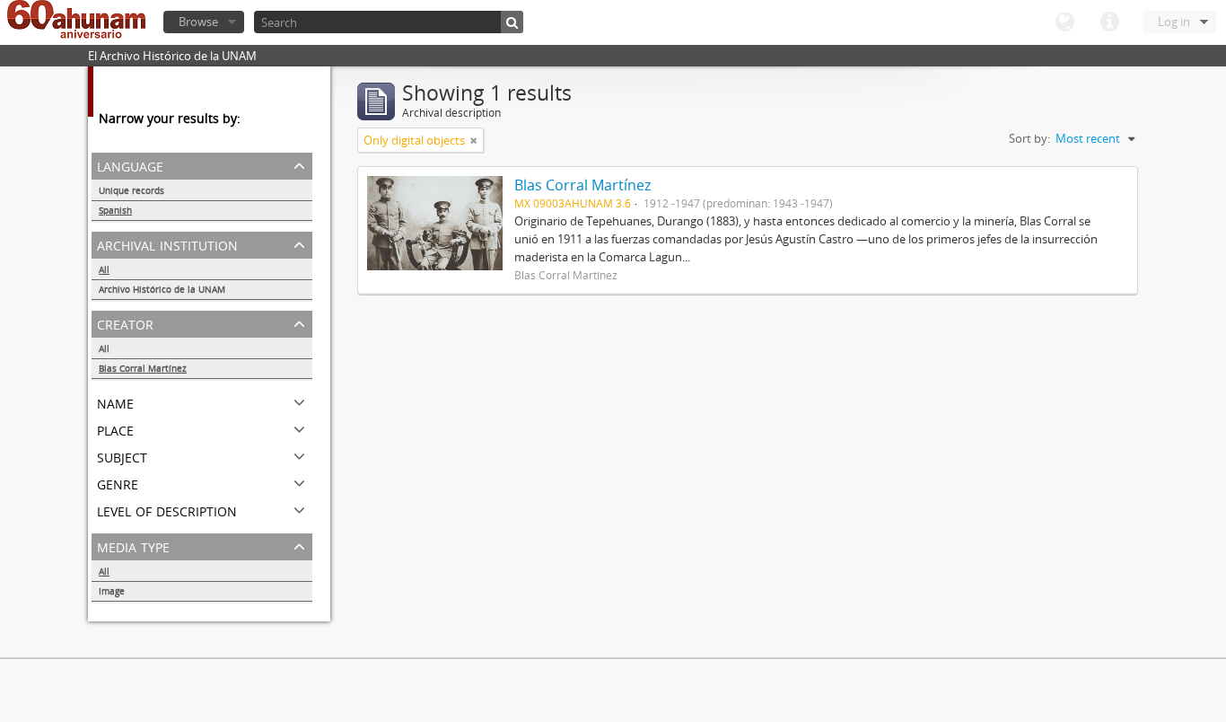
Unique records (131, 190)
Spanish (115, 210)
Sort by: (1029, 138)
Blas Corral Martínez (143, 368)
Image (112, 591)
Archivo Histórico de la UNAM (162, 289)
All (104, 269)
